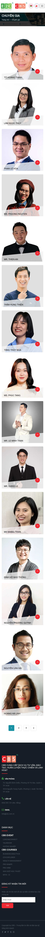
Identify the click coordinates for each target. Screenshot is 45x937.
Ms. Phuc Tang (12, 395)
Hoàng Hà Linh (12, 713)
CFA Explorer (9, 857)
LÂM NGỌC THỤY (12, 123)
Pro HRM (6, 868)
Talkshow (7, 843)
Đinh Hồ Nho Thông (15, 577)
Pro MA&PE (7, 864)
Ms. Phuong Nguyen (15, 214)
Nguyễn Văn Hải (13, 668)
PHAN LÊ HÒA (11, 168)
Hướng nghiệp (9, 846)
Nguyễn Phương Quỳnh (17, 623)
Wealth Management (12, 861)
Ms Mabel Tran (12, 532)
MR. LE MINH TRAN (13, 440)
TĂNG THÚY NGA (12, 350)
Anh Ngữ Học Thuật (11, 871)
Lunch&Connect (10, 839)
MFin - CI (6, 875)
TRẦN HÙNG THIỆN (13, 304)
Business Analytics (11, 854)
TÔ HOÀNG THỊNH (13, 77)
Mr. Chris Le (11, 486)
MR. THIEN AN (11, 259)
